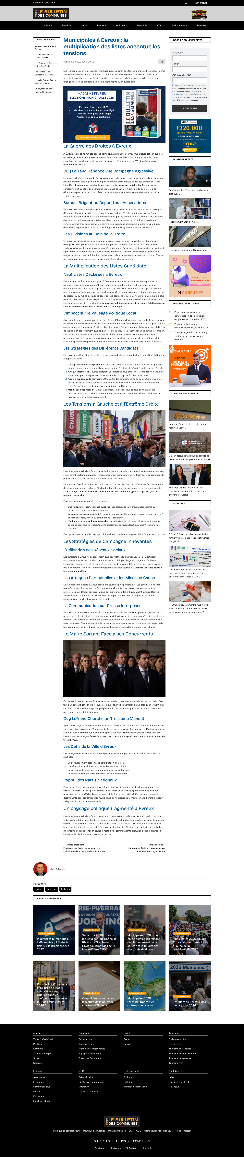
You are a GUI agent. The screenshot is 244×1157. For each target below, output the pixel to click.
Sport (36, 1058)
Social (127, 1033)
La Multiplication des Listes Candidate (44, 56)
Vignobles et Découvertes (92, 1048)
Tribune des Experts (43, 1053)
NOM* (175, 63)
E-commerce (39, 1082)
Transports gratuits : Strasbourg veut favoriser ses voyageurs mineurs (190, 336)
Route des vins (86, 1044)
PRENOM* (177, 52)
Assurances (39, 1077)
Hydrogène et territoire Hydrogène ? (187, 250)
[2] (190, 275)
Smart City (84, 1086)
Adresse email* (181, 74)
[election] (114, 114)
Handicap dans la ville (180, 1082)
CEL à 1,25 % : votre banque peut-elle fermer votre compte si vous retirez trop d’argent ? (189, 538)
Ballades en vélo (177, 1039)
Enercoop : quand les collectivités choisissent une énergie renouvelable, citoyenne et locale (188, 491)
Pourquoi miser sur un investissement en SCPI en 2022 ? (192, 326)
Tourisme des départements (183, 1053)
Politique (38, 1044)
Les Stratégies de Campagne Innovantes (45, 73)
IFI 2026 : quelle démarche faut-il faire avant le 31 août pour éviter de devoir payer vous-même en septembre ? (188, 608)
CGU (138, 1130)
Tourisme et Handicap (180, 1048)
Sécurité (37, 1063)
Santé (84, 25)
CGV (131, 1130)
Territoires (202, 25)
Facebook (52, 889)
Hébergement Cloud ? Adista (184, 221)
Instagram (116, 1148)
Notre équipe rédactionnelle (158, 1130)
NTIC (159, 25)
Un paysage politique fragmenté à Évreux (44, 90)
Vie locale (174, 1086)
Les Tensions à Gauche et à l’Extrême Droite (46, 65)
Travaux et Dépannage (90, 1058)
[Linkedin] (190, 3)
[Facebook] (178, 3)
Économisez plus (41, 1086)
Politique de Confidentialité (183, 94)
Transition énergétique (135, 1086)
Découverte (175, 1044)
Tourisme (101, 25)
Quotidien (174, 1071)
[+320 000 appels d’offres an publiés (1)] (190, 135)
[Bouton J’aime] (161, 61)
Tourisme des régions (180, 1058)
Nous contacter (183, 1130)
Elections (66, 25)
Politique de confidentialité (66, 1130)
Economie (142, 25)
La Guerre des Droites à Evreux (45, 47)
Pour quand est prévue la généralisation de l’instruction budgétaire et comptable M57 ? (190, 316)
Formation (38, 1096)
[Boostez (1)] (190, 365)
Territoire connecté (88, 1091)
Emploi (36, 1091)
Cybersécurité (86, 1077)
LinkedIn (65, 889)
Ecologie (128, 1077)
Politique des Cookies (94, 1130)
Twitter (39, 889)
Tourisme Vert (176, 1063)
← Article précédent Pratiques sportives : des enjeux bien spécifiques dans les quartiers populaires (84, 848)
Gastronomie (85, 1039)
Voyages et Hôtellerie (90, 1053)
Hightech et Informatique (91, 1082)
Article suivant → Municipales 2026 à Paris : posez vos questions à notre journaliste (146, 848)
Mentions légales (117, 1130)
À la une (48, 25)
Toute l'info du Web (43, 1039)
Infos (171, 1077)
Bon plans (84, 1033)
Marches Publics (41, 1101)
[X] (186, 3)
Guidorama (121, 25)
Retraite (128, 1044)
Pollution (128, 1082)
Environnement (179, 25)
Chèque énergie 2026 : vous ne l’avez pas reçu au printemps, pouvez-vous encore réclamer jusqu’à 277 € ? (188, 573)
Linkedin (147, 1148)
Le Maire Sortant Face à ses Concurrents (45, 82)
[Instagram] (182, 3)
